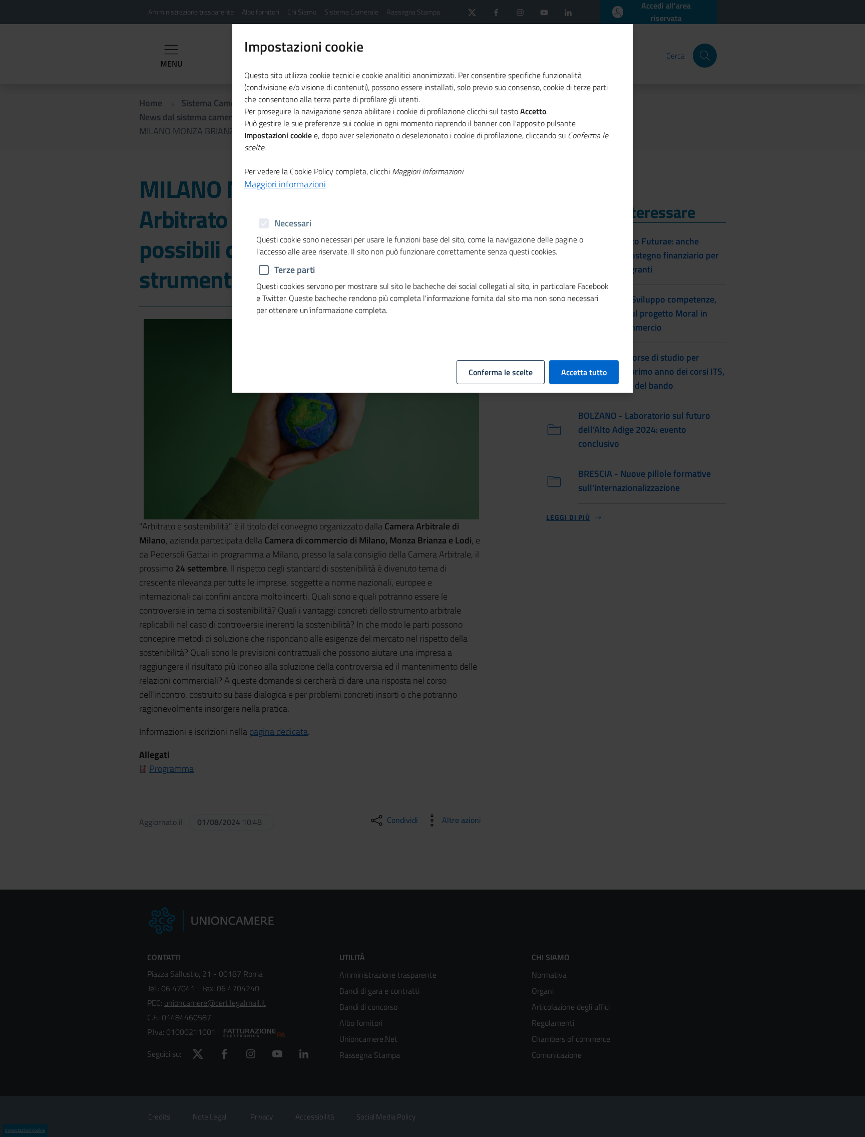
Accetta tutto (584, 372)
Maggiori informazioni (285, 184)
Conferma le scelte (501, 372)
